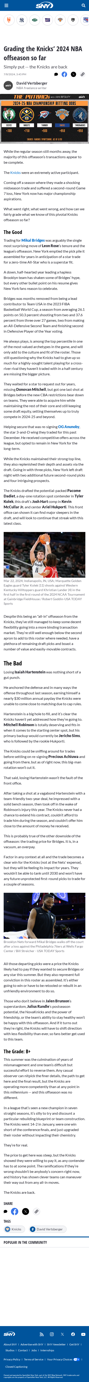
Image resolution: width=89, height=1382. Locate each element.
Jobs (34, 1350)
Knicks (15, 172)
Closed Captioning (16, 1366)
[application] (44, 119)
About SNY (10, 1344)
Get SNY (74, 1344)
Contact (23, 1350)
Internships (47, 1350)
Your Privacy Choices (59, 1359)
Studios (9, 1350)
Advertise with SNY (32, 1344)
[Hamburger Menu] (6, 5)
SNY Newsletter (56, 1344)
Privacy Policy (12, 1359)
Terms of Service (33, 1359)
